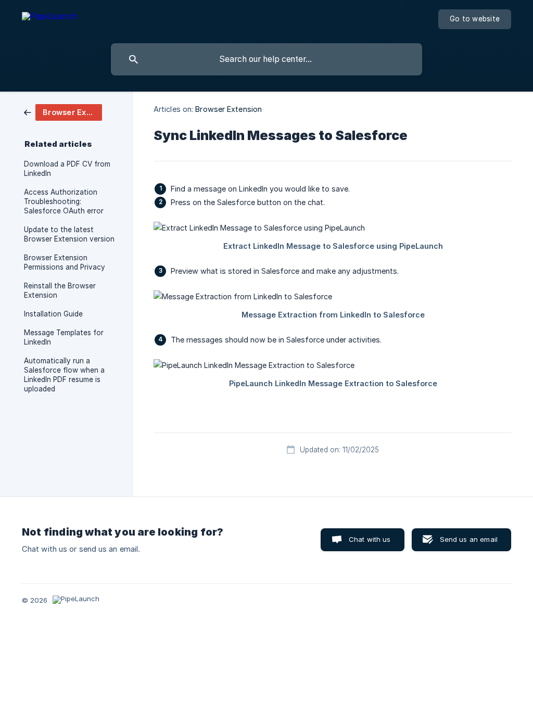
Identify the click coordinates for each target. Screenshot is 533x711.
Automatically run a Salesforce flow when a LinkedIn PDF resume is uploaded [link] (64, 375)
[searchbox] (266, 59)
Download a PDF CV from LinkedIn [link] (67, 168)
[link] (63, 112)
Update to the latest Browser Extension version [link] (69, 234)
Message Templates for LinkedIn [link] (64, 337)
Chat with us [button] (370, 539)
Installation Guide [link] (53, 314)
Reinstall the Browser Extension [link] (60, 290)
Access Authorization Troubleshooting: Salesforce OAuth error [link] (64, 201)
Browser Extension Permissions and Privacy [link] (64, 262)
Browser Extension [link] (228, 109)
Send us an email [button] (469, 539)
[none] (49, 18)
